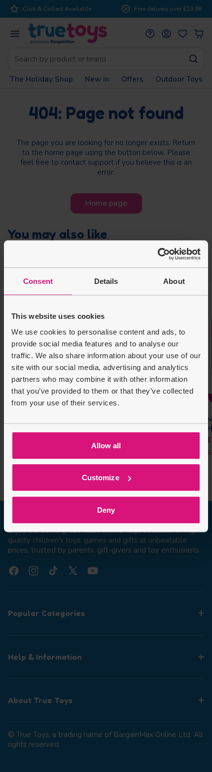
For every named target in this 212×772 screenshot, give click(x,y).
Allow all (106, 445)
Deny (106, 509)
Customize (100, 477)
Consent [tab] (38, 281)
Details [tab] (106, 281)
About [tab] (174, 281)
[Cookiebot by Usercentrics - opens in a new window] (157, 253)
